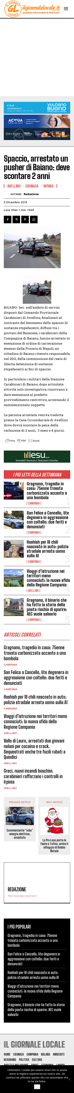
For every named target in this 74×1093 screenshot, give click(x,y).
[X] (16, 219)
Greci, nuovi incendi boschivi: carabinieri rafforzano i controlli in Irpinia (33, 776)
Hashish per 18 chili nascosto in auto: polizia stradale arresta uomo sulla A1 (47, 548)
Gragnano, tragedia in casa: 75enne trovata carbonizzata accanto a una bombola (47, 490)
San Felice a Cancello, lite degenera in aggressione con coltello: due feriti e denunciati (48, 519)
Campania (34, 503)
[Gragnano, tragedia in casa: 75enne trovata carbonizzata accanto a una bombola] (14, 491)
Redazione (31, 194)
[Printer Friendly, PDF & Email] (22, 443)
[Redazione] (7, 194)
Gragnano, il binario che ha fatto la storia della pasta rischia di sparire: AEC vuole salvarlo (47, 607)
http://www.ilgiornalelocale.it (22, 896)
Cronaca (32, 186)
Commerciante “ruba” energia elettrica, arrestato (20, 833)
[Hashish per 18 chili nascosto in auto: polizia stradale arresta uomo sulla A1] (14, 549)
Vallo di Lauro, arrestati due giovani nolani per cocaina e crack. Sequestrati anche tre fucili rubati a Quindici (34, 749)
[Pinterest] (25, 219)
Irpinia (48, 186)
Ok (37, 1086)
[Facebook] (7, 219)
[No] (69, 1079)
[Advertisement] (37, 57)
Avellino (33, 590)
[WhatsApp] (34, 219)
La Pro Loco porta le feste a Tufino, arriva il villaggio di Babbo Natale (54, 845)
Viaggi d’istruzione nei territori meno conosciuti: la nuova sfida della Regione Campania (48, 578)
